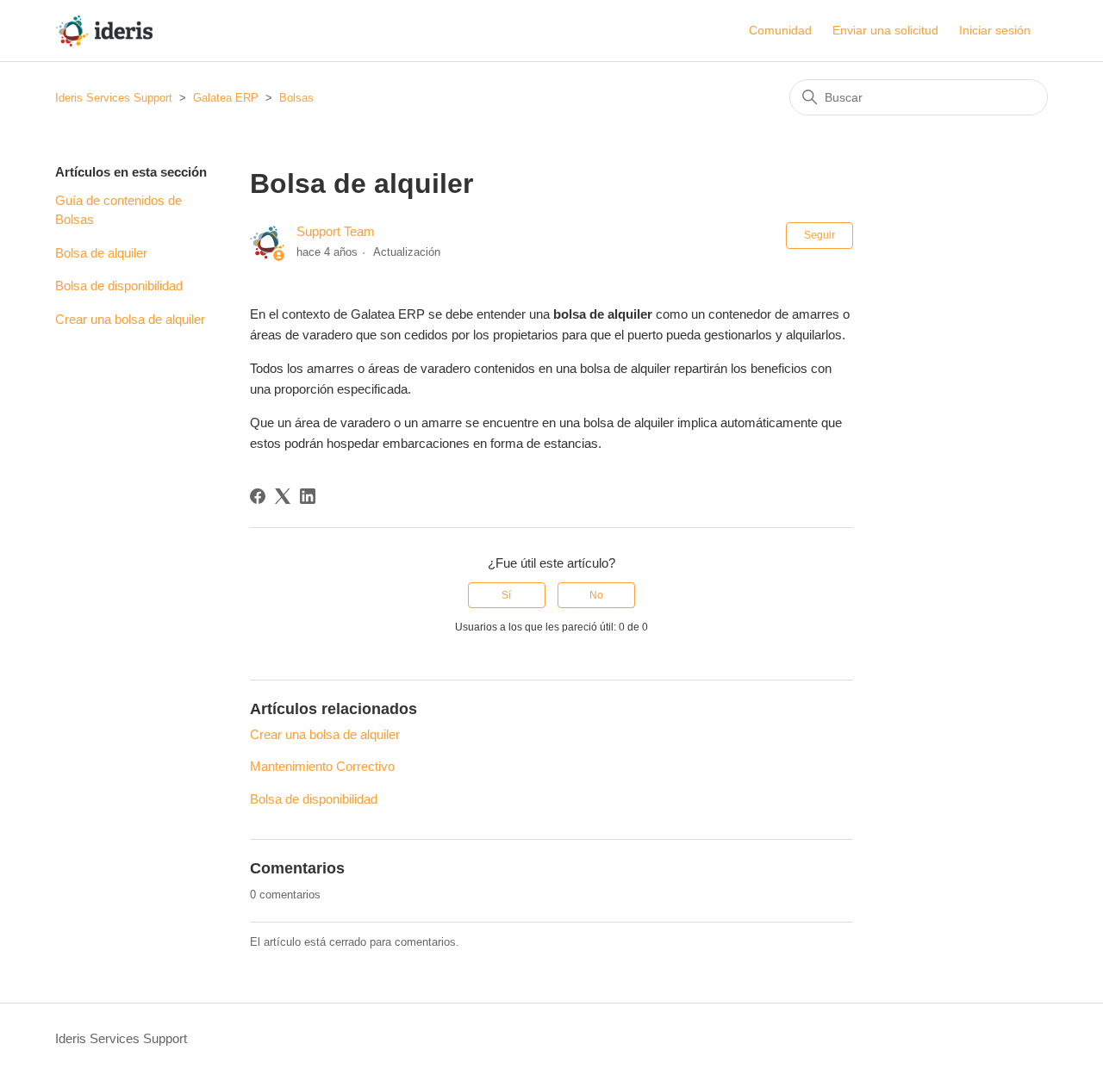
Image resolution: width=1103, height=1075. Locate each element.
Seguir (819, 235)
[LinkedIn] (307, 496)
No (596, 595)
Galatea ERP (226, 97)
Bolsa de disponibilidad (119, 285)
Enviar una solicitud (885, 30)
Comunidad (780, 30)
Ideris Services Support (113, 97)
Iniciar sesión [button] (995, 30)
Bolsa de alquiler (101, 252)
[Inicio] (104, 31)
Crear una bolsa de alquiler (130, 319)
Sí (506, 595)
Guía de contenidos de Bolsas (118, 210)
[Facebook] (257, 496)
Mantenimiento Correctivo (322, 766)
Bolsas (296, 97)
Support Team (335, 231)
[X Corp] (282, 496)
